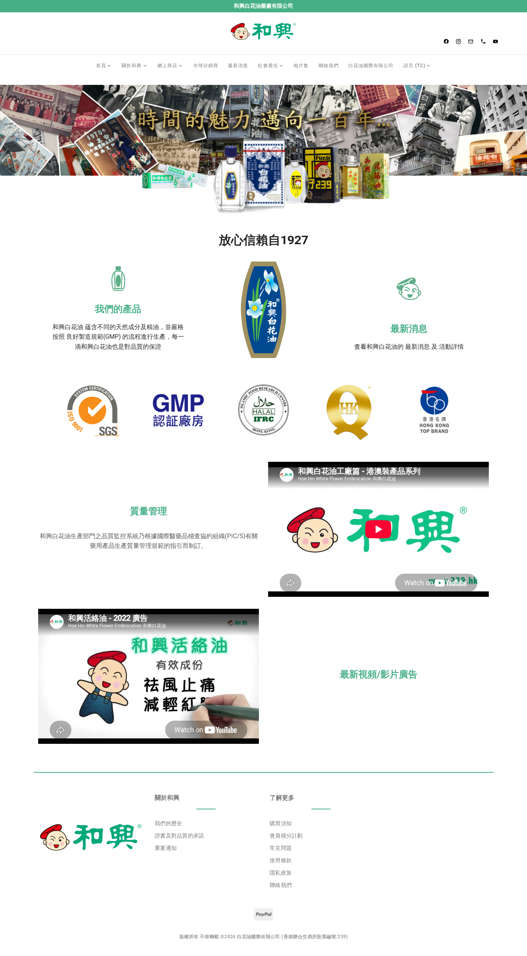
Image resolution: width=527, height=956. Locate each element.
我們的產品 (118, 309)
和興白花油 (67, 327)
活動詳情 (451, 346)
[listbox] (206, 835)
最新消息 (408, 328)
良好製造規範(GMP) (93, 336)
